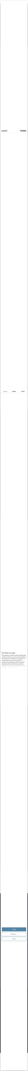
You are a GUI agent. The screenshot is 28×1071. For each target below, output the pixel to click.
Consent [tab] (5, 391)
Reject (14, 938)
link (15, 667)
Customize (13, 934)
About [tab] (23, 391)
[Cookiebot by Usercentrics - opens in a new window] (20, 131)
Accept (14, 929)
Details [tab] (14, 391)
